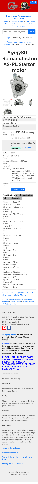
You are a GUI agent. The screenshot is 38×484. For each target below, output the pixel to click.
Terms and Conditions (11, 448)
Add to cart (18, 189)
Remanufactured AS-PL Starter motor (23, 25)
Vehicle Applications (24, 195)
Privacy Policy (7, 463)
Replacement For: (8, 127)
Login (8, 37)
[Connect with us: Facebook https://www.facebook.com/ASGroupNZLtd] (9, 328)
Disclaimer (19, 463)
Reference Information (12, 198)
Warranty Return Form (11, 457)
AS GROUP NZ (23, 472)
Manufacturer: (8, 123)
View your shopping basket (13, 292)
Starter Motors (17, 24)
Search (31, 32)
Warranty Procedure (10, 452)
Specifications (9, 195)
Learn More (26, 147)
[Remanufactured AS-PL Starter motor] (19, 97)
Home (6, 21)
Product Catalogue (17, 21)
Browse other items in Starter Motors (17, 293)
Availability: (7, 169)
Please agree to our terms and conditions (17, 43)
